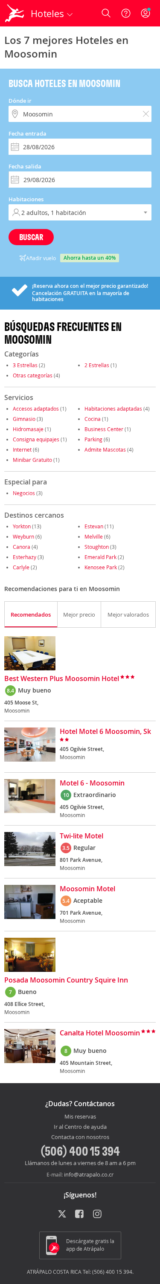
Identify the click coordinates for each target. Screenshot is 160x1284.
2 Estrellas (96, 365)
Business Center (103, 429)
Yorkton (22, 526)
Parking (93, 439)
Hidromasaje (28, 429)
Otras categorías (32, 375)
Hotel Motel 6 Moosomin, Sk (105, 732)
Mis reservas (80, 1116)
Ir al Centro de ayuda (80, 1127)
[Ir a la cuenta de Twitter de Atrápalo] (62, 1214)
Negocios (24, 493)
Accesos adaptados (36, 408)
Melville (93, 536)
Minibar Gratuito (32, 459)
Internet (22, 449)
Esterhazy (24, 557)
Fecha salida (25, 166)
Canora (21, 546)
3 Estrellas (25, 365)
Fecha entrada (28, 133)
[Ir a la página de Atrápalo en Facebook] (80, 1214)
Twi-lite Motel (81, 836)
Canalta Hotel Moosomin (100, 1033)
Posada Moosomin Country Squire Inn (66, 980)
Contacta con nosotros (80, 1137)
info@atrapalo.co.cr (88, 1174)
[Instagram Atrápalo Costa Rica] (98, 1214)
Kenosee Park (100, 567)
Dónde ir (20, 101)
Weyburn (23, 536)
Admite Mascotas (105, 449)
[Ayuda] (126, 13)
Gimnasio (24, 418)
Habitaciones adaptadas (113, 408)
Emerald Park (100, 557)
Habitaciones (26, 199)
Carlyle (21, 567)
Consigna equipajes (36, 439)
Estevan (93, 526)
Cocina (92, 418)
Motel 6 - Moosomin (92, 783)
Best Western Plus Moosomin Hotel (61, 679)
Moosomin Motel (87, 889)
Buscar (31, 237)
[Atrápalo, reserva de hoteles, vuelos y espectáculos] (14, 13)
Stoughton (96, 546)
